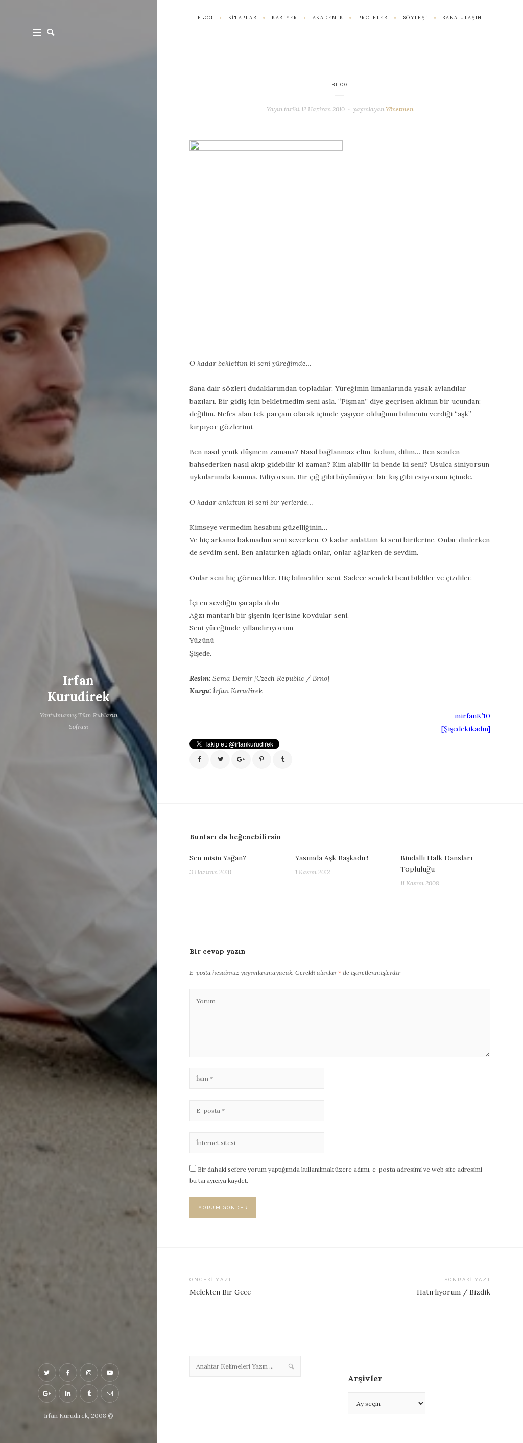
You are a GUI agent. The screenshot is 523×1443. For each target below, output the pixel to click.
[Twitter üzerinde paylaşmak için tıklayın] (220, 759)
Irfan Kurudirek (78, 689)
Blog (339, 84)
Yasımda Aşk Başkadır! (331, 857)
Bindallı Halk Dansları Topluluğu (436, 863)
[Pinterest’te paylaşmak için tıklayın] (262, 759)
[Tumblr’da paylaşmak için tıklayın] (282, 759)
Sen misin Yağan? (217, 857)
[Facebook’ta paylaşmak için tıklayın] (199, 759)
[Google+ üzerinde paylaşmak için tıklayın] (241, 759)
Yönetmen (399, 109)
